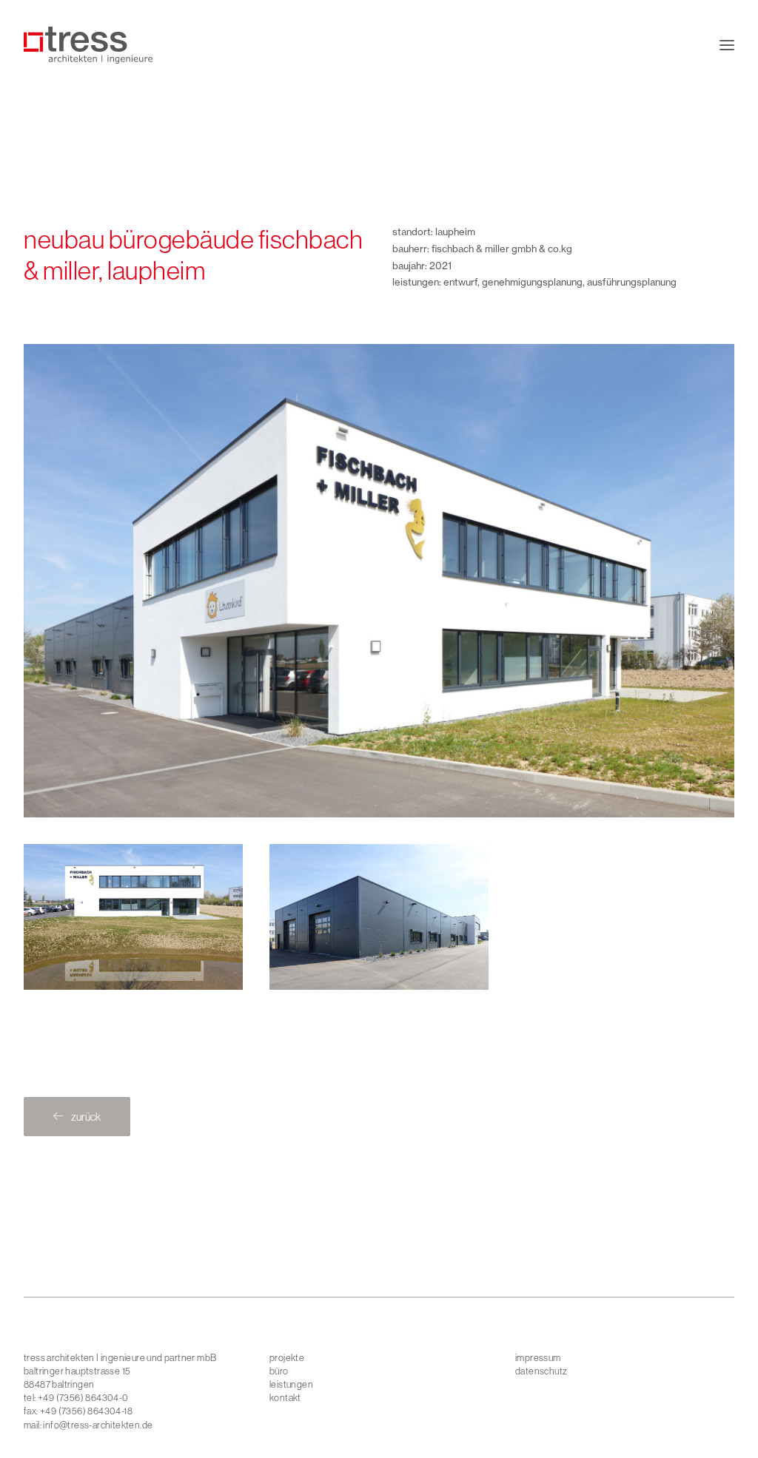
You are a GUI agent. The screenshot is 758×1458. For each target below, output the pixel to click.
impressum (538, 1357)
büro (279, 1371)
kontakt (285, 1397)
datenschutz (541, 1371)
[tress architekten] (88, 45)
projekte (286, 1357)
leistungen (291, 1384)
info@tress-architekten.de (97, 1425)
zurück (86, 1117)
